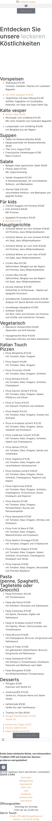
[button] (26, 6)
